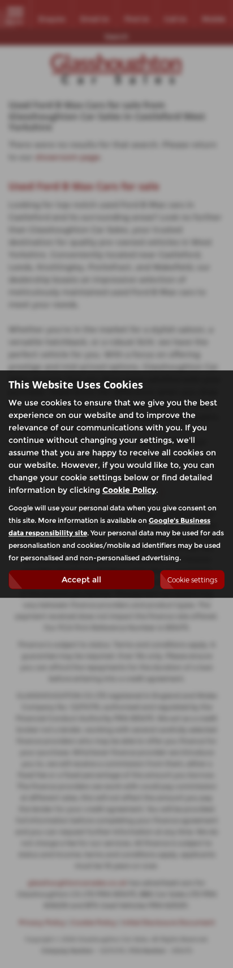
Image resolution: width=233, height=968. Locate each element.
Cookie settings (192, 580)
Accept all (81, 579)
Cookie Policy (129, 490)
